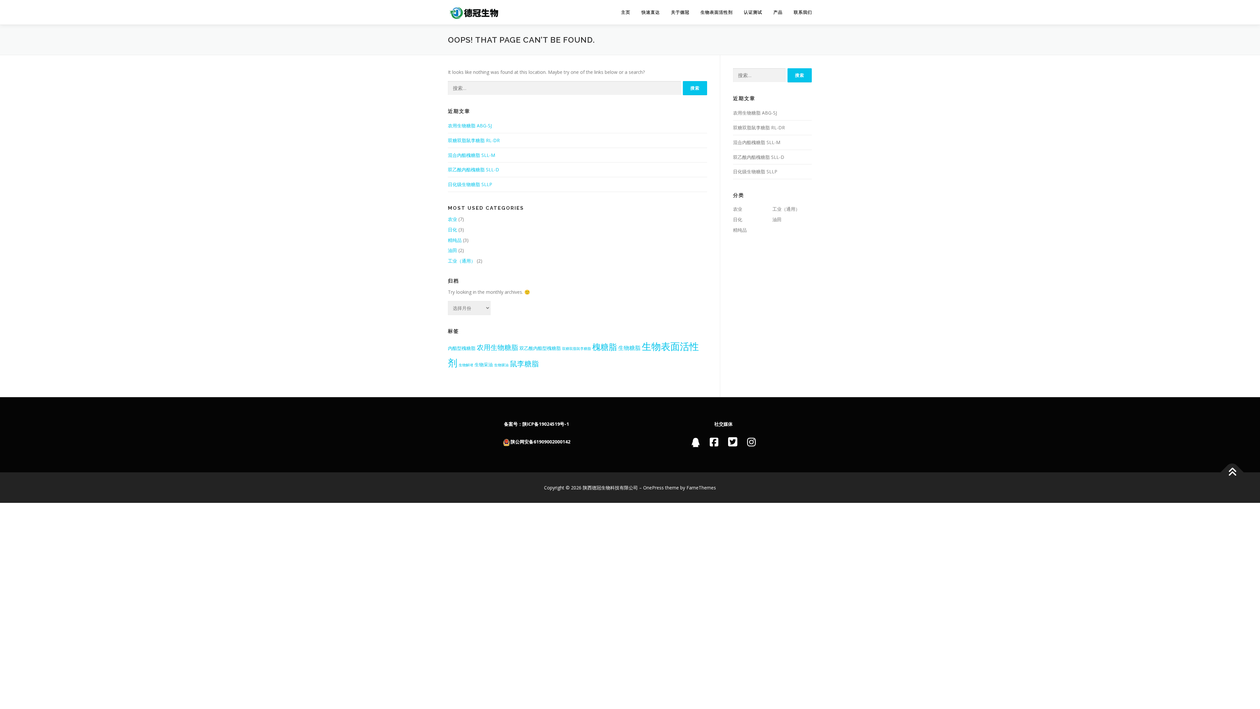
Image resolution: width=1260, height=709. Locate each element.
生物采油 (483, 364)
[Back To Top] (1232, 472)
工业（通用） (461, 261)
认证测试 (753, 12)
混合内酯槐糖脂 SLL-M (471, 155)
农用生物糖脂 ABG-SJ (470, 125)
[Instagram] (751, 442)
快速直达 (650, 12)
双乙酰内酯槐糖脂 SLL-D (473, 169)
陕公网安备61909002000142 (540, 442)
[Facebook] (714, 442)
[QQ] (696, 444)
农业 (452, 219)
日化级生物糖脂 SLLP (470, 184)
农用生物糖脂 (497, 347)
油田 (452, 250)
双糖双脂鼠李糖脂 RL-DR (474, 140)
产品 (778, 12)
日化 (452, 229)
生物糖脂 (629, 348)
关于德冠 (680, 12)
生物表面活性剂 (717, 12)
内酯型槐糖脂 (461, 348)
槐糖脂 (604, 346)
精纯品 (455, 240)
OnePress (653, 487)
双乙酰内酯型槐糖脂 (540, 348)
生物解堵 (466, 365)
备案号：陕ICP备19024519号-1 (536, 424)
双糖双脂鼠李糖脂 (576, 348)
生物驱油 (501, 365)
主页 (625, 12)
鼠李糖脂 (524, 363)
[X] (732, 442)
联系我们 (803, 12)
